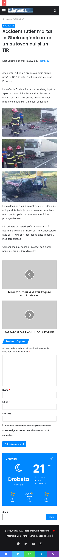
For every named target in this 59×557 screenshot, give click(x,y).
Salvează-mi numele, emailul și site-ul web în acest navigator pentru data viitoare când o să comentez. (26, 430)
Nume (6, 390)
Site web (6, 413)
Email (6, 401)
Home (7, 19)
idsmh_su (44, 60)
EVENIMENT (18, 19)
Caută (5, 512)
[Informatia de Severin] (20, 10)
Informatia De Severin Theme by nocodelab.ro (28, 536)
